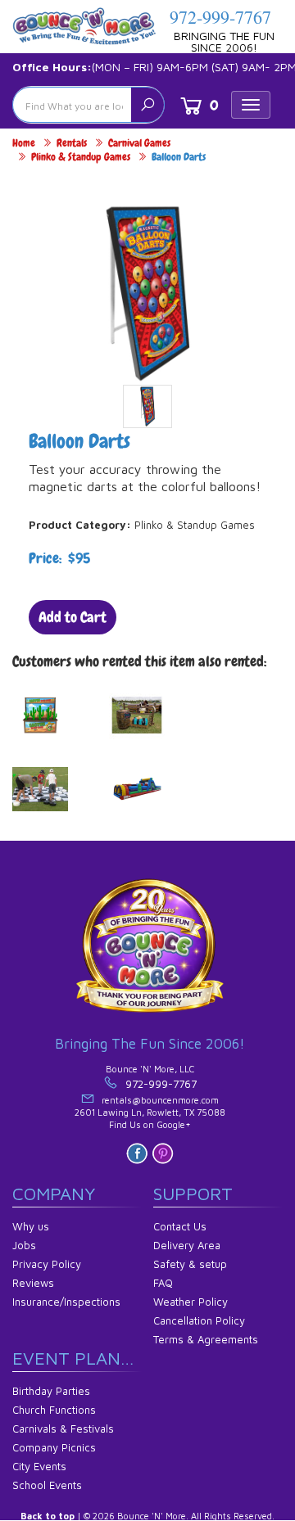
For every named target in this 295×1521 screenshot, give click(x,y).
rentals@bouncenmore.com (160, 1099)
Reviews (33, 1282)
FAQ (163, 1282)
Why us (30, 1226)
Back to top (47, 1515)
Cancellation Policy (199, 1320)
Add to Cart (73, 616)
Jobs (24, 1245)
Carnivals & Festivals (63, 1428)
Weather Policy (190, 1301)
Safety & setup (190, 1264)
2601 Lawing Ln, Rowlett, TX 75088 (150, 1112)
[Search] (147, 105)
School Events (47, 1485)
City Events (39, 1466)
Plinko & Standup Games (80, 157)
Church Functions (54, 1409)
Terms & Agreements (205, 1339)
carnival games (139, 143)
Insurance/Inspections (66, 1301)
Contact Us (179, 1226)
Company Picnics (54, 1447)
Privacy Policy (46, 1264)
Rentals (72, 143)
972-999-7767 (220, 17)
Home (23, 143)
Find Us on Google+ (150, 1124)
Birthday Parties (51, 1390)
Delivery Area (186, 1245)
